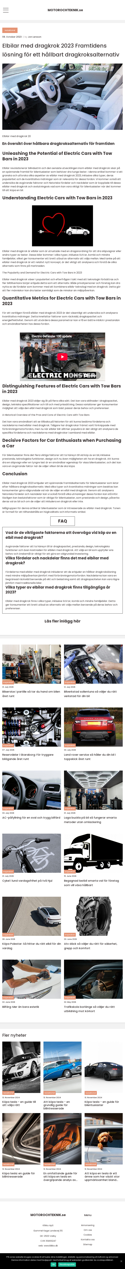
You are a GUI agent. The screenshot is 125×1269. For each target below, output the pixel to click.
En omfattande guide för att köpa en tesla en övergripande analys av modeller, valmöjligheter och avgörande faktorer (60, 1177)
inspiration (8, 682)
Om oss (88, 1230)
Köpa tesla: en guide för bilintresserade (18, 1175)
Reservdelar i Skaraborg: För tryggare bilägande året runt (28, 757)
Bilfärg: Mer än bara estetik (20, 1007)
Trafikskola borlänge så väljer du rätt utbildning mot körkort (89, 1009)
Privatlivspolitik (67, 1264)
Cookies (88, 1234)
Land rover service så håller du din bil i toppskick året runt (90, 757)
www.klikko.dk (51, 1245)
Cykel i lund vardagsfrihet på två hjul (27, 881)
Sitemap (87, 1244)
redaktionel (10, 30)
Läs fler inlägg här (62, 621)
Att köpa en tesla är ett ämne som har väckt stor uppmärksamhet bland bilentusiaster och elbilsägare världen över (102, 1177)
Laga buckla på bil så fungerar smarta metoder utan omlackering (90, 820)
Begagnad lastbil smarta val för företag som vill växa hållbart (91, 883)
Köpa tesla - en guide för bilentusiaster (102, 1103)
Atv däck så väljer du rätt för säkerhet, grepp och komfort (90, 946)
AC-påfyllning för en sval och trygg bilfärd (31, 818)
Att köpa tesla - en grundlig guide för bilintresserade (56, 1105)
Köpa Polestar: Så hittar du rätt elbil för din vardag (31, 946)
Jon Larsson (34, 37)
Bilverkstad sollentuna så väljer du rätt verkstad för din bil (90, 694)
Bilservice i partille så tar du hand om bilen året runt (31, 694)
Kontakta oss (88, 1239)
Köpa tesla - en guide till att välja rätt (19, 1103)
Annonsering (87, 1225)
